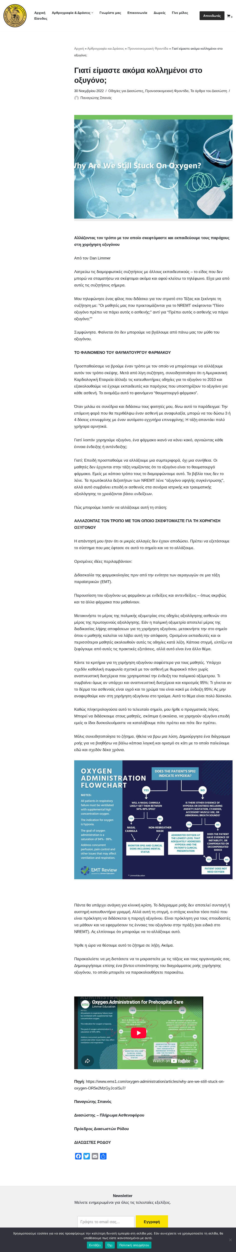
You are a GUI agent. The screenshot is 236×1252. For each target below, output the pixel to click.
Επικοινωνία (137, 13)
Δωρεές (159, 13)
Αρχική (39, 13)
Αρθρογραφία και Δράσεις (105, 48)
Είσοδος (40, 18)
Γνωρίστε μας (110, 13)
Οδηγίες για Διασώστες (125, 91)
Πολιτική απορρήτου (134, 1245)
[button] (92, 13)
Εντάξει (94, 1245)
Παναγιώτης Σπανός (96, 98)
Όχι (109, 1245)
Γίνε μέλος (180, 13)
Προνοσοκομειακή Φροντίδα (148, 48)
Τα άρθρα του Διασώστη (208, 91)
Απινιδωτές (212, 16)
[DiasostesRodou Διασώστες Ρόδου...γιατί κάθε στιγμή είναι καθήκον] (15, 15)
